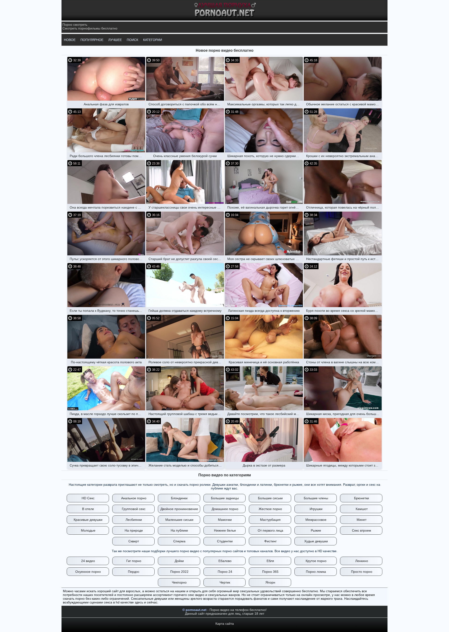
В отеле (88, 509)
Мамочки (225, 520)
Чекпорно (179, 582)
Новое (70, 40)
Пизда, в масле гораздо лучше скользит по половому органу (107, 414)
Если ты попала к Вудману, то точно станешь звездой (107, 310)
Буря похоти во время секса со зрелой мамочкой (344, 310)
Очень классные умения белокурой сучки (185, 156)
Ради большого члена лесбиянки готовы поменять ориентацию (107, 156)
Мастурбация (270, 520)
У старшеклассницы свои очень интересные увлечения (186, 207)
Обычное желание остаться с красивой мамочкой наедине (344, 104)
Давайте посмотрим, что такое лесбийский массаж (265, 414)
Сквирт (133, 541)
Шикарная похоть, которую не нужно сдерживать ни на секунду (265, 156)
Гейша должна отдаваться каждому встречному (184, 310)
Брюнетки (361, 498)
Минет (361, 520)
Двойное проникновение (179, 509)
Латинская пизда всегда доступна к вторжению (264, 310)
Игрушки (316, 509)
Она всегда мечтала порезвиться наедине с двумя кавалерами (107, 207)
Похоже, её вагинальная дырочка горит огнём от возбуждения (265, 207)
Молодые (88, 530)
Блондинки (179, 498)
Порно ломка (316, 571)
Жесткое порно (270, 509)
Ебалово (225, 561)
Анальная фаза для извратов (106, 104)
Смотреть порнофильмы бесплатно (89, 28)
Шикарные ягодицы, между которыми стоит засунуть (344, 465)
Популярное (91, 40)
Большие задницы (225, 498)
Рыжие (316, 530)
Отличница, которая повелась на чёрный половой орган (344, 207)
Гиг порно (133, 561)
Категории (152, 40)
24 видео (88, 561)
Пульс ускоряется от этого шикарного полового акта (107, 259)
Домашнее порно (225, 509)
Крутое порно (316, 561)
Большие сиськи (270, 498)
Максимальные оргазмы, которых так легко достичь (265, 104)
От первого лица (270, 530)
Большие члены (316, 498)
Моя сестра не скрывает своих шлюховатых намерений (265, 259)
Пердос (133, 571)
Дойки (179, 561)
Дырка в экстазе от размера (264, 465)
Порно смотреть (74, 24)
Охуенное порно (88, 571)
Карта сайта (224, 623)
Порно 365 (270, 571)
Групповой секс (133, 509)
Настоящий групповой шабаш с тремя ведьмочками (186, 414)
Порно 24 (225, 571)
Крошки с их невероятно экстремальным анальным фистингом (344, 156)
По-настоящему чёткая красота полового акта (106, 362)
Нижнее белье (225, 530)
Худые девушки (316, 541)
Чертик (225, 582)
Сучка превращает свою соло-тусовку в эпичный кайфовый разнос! (107, 465)
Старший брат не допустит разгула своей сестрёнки (186, 259)
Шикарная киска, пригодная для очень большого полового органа (344, 414)
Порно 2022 (179, 571)
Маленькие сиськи (179, 520)
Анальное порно (133, 498)
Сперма (179, 541)
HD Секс (88, 498)
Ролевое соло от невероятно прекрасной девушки (186, 362)
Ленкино (361, 561)
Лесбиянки (134, 520)
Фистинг (270, 541)
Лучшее (115, 40)
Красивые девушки (88, 520)
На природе (134, 530)
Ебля (270, 561)
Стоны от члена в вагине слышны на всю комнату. (344, 362)
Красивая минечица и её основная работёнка (264, 362)
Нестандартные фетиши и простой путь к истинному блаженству (344, 259)
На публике (179, 530)
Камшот (362, 509)
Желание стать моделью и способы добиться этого (186, 465)
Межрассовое (315, 520)
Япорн (270, 582)
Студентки (225, 541)
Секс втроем (361, 530)
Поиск (132, 40)
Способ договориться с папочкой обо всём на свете (186, 104)
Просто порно (361, 571)
